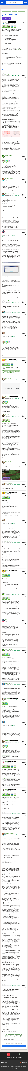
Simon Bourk (8, 541)
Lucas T (7, 812)
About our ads (23, 1066)
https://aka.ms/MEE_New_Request (9, 778)
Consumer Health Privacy (19, 1065)
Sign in (25, 2)
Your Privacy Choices (9, 1065)
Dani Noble (8, 414)
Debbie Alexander (6, 335)
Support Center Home (6, 11)
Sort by (23, 71)
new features (6, 33)
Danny (7, 492)
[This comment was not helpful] (24, 75)
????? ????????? (9, 311)
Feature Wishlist (21, 11)
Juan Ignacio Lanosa (10, 74)
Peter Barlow (8, 984)
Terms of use (12, 1066)
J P (2, 233)
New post (14, 1046)
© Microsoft (14, 1068)
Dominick (7, 396)
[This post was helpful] (24, 23)
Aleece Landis (8, 155)
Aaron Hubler (8, 683)
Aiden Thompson (9, 300)
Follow (5, 18)
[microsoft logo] (23, 1062)
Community (14, 11)
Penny (7, 359)
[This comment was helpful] (22, 75)
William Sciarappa (9, 193)
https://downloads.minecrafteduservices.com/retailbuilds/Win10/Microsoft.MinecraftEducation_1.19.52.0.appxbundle (11, 371)
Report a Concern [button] (16, 75)
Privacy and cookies (5, 1066)
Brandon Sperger (9, 178)
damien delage (8, 378)
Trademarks (17, 1066)
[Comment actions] (25, 77)
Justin (6, 22)
